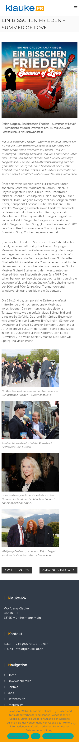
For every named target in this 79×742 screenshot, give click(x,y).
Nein (36, 736)
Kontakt (13, 687)
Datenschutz (16, 699)
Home (12, 675)
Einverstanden (18, 736)
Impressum (15, 705)
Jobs (11, 693)
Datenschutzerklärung (58, 736)
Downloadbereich (19, 681)
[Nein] (74, 724)
